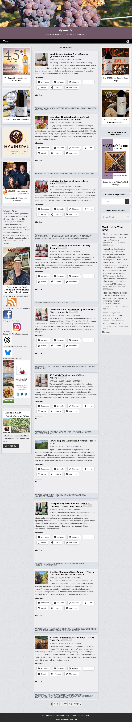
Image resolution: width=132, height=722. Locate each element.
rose (50, 238)
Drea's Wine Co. (40, 237)
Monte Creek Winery (80, 174)
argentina (46, 302)
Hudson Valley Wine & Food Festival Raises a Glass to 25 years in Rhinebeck (115, 237)
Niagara (55, 237)
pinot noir (73, 237)
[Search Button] (127, 41)
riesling (46, 433)
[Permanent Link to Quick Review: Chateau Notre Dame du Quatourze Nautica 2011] (41, 59)
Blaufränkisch (81, 366)
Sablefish (90, 174)
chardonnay (91, 366)
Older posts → (75, 704)
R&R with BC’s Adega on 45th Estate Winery (67, 376)
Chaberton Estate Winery (71, 629)
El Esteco (61, 302)
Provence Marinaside (78, 495)
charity (51, 495)
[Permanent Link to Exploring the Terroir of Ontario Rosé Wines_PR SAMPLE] (41, 186)
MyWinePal (65, 30)
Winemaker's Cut (53, 496)
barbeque (54, 302)
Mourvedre (39, 110)
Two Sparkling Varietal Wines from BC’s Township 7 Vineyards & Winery (71, 505)
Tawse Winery (62, 238)
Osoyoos (88, 432)
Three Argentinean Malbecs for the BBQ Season (70, 247)
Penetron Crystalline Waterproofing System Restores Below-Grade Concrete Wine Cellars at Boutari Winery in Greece (113, 318)
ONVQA (67, 237)
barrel (45, 629)
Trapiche (74, 302)
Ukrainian (59, 630)
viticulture (67, 630)
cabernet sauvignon (62, 235)
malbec (68, 302)
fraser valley (40, 630)
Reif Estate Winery (41, 238)
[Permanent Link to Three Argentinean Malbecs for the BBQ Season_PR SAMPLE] (41, 250)
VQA (71, 697)
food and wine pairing (88, 629)
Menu (7, 41)
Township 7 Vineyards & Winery (46, 565)
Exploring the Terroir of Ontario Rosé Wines (69, 182)
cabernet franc (48, 235)
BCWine (53, 366)
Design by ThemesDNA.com (66, 719)
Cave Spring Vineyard (77, 235)
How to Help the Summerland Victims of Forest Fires (73, 442)
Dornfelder (89, 235)
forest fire (59, 495)
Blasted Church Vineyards (65, 366)
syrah (46, 110)
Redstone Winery (84, 237)
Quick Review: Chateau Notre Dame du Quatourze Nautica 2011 (69, 55)
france (77, 108)
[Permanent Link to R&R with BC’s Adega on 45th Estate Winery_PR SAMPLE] (41, 380)
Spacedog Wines (40, 496)
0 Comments (77, 60)
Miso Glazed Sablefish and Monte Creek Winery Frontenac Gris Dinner (69, 118)
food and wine (48, 174)
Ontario (61, 237)
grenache (84, 108)
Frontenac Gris (59, 174)
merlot (48, 237)
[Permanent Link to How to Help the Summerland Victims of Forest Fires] (41, 444)
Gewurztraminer (87, 696)
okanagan (38, 368)
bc (44, 366)
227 (65, 704)
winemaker (75, 630)
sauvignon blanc (59, 697)
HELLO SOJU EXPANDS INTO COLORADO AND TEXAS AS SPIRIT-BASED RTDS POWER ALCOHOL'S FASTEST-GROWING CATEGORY (115, 298)
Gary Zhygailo (50, 630)
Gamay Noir (77, 696)
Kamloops (68, 174)
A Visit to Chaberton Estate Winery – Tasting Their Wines (72, 639)
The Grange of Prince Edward (78, 238)
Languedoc (92, 108)
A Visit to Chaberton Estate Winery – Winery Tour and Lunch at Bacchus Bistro (72, 573)
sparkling (82, 563)
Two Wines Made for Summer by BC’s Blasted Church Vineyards (72, 311)
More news (107, 332)
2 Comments (76, 578)
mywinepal (53, 60)
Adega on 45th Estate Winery (53, 432)
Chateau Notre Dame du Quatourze (62, 108)
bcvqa (48, 366)
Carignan (46, 108)
